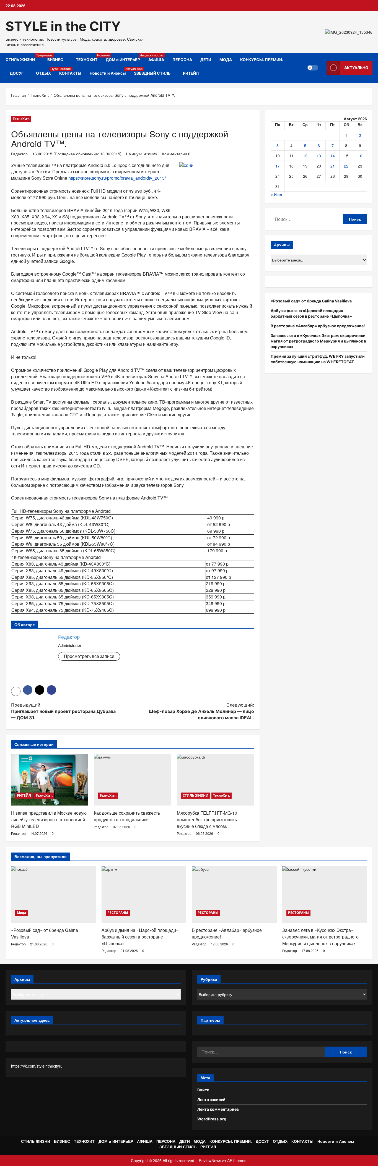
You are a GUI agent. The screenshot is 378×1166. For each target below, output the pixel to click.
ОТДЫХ (45, 71)
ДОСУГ (17, 73)
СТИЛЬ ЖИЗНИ (24, 57)
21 (332, 166)
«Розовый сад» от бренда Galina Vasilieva (311, 301)
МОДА (225, 59)
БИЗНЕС (55, 59)
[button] (15, 691)
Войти (203, 1089)
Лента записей (211, 1099)
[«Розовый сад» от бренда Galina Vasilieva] (53, 894)
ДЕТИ (205, 59)
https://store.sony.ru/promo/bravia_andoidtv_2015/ (117, 178)
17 (277, 166)
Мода (21, 912)
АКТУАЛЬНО (356, 67)
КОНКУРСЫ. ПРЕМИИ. (261, 59)
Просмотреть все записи (89, 656)
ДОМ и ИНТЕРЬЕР (125, 57)
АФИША (156, 59)
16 (360, 155)
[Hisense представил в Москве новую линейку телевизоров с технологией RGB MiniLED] (49, 780)
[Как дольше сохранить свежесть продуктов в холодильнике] (132, 780)
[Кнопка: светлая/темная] (312, 67)
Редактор (19, 153)
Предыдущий (63, 711)
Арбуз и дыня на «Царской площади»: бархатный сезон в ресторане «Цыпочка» (141, 937)
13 (319, 155)
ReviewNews (210, 1160)
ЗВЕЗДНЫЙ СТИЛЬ (152, 73)
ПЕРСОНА (182, 59)
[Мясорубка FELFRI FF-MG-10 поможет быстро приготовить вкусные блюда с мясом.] (215, 780)
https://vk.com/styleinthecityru (37, 1066)
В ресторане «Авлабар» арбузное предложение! (318, 325)
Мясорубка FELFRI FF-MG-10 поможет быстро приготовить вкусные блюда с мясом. (207, 819)
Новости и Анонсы (110, 71)
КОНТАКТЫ (70, 73)
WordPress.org (211, 1119)
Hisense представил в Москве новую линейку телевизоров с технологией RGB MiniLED (49, 819)
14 (332, 155)
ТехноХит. (21, 118)
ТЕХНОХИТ (89, 57)
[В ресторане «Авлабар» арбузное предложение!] (234, 894)
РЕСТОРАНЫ (117, 912)
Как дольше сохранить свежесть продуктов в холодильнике (127, 816)
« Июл (276, 194)
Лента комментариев (218, 1109)
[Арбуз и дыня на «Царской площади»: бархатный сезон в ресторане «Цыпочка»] (144, 894)
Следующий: (201, 711)
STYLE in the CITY (63, 26)
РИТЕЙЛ (191, 73)
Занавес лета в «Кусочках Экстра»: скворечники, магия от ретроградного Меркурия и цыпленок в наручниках (319, 341)
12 (305, 155)
